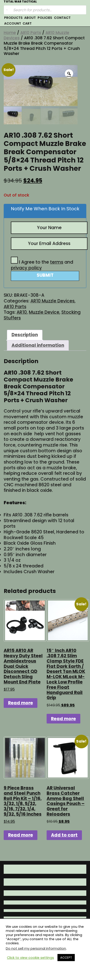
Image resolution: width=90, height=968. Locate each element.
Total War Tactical (20, 1)
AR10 (22, 312)
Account (12, 23)
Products (13, 17)
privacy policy (26, 268)
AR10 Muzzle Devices (52, 301)
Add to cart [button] (64, 835)
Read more (20, 703)
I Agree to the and (42, 265)
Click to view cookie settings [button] (30, 958)
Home (10, 32)
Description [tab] (25, 335)
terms (56, 262)
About (30, 17)
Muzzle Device (44, 312)
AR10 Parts (30, 32)
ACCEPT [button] (66, 957)
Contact (62, 17)
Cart (27, 23)
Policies (45, 17)
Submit (45, 275)
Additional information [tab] (38, 345)
